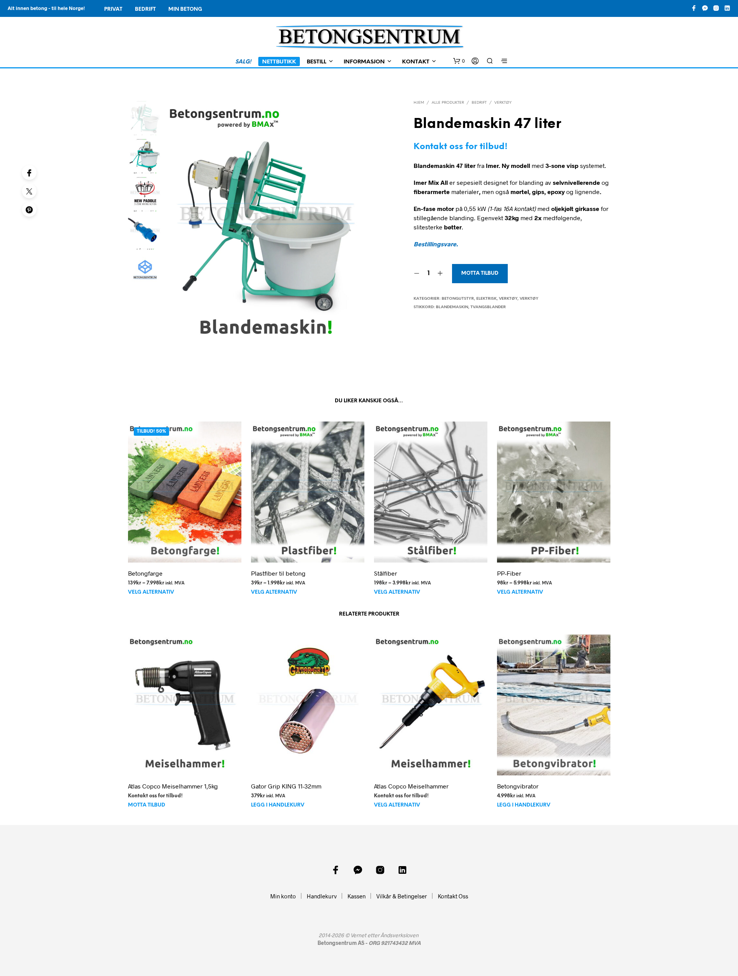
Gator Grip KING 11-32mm (286, 786)
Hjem (419, 103)
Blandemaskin (452, 307)
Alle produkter (448, 103)
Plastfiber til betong (278, 572)
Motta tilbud (480, 273)
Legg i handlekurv (277, 805)
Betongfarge (145, 572)
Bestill (316, 62)
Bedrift (145, 9)
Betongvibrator (518, 786)
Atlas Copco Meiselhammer (411, 786)
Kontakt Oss (453, 896)
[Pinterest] (29, 209)
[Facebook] (29, 172)
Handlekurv (322, 896)
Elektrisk (486, 299)
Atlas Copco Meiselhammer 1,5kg (173, 786)
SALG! (243, 62)
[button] (459, 61)
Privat (113, 9)
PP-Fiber (509, 572)
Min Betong (185, 9)
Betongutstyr (458, 299)
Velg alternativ (151, 592)
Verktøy (503, 103)
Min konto (283, 896)
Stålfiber (385, 572)
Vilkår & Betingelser (401, 896)
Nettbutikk (279, 62)
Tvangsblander (488, 307)
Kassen (356, 896)
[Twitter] (29, 191)
